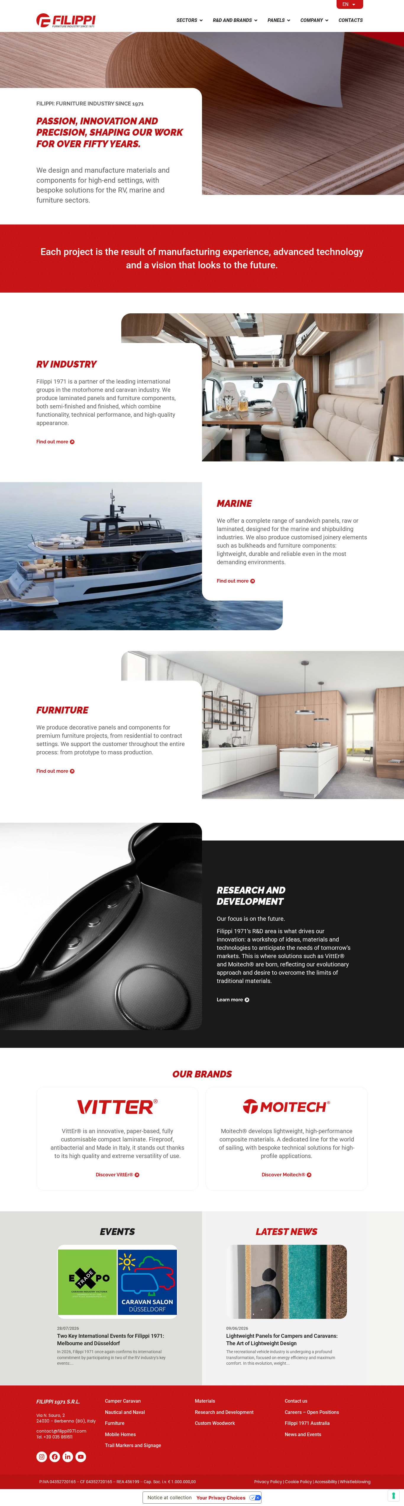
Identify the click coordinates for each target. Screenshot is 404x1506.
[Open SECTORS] (201, 20)
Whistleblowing (355, 1482)
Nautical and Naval (125, 1412)
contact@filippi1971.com (61, 1431)
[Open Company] (326, 20)
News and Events (303, 1434)
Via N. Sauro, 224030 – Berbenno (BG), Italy (66, 1418)
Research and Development (224, 1412)
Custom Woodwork (215, 1423)
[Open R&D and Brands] (255, 20)
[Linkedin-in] (67, 1457)
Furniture (115, 1423)
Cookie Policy (298, 1482)
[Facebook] (54, 1457)
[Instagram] (41, 1457)
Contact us (296, 1401)
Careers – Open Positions (312, 1412)
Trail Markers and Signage (133, 1445)
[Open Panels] (288, 20)
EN (345, 4)
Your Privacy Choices (220, 1498)
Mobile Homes (120, 1434)
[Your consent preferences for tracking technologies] (393, 1495)
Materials (205, 1401)
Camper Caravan (123, 1401)
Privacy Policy (268, 1482)
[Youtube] (80, 1457)
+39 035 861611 (57, 1437)
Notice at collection (170, 1497)
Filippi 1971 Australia (307, 1423)
